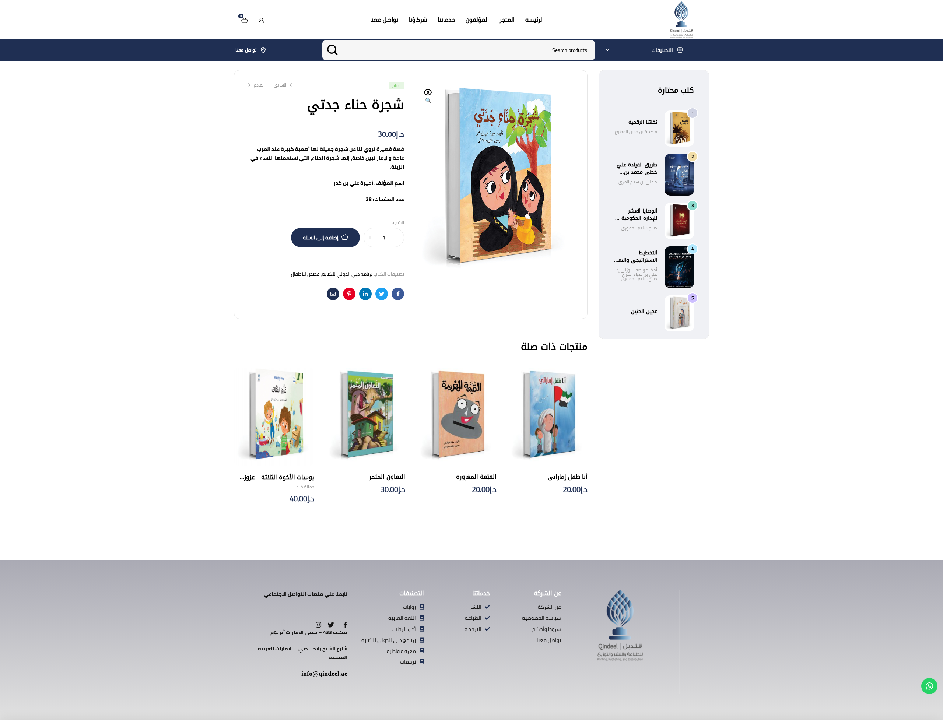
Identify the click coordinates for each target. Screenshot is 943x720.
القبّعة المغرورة (476, 476)
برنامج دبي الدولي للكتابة (347, 274)
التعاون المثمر (387, 476)
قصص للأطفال (305, 274)
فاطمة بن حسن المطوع (636, 131)
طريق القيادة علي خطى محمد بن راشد (637, 172)
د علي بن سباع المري (637, 182)
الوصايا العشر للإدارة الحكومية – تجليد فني (637, 218)
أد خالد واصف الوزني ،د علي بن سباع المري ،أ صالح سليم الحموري (636, 274)
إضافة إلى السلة (321, 237)
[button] (428, 97)
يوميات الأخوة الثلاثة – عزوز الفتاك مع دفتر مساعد (279, 481)
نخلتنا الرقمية (642, 122)
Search (332, 50)
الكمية (398, 222)
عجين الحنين (644, 311)
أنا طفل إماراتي (568, 476)
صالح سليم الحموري (639, 228)
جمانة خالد (305, 486)
